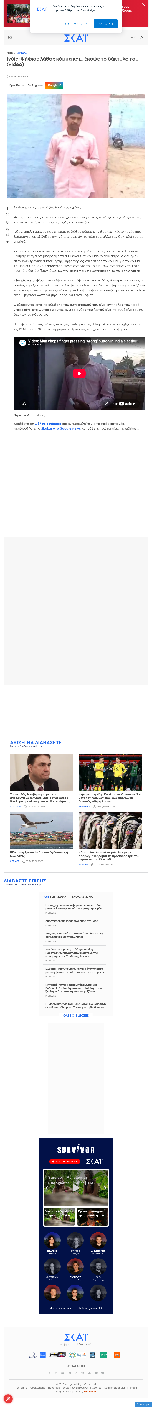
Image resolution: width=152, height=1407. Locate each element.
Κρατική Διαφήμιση (115, 1388)
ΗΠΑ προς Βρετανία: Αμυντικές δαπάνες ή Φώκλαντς (39, 854)
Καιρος (133, 37)
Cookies (96, 1388)
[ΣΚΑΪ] (76, 37)
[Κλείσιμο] (143, 5)
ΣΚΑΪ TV (32, 1354)
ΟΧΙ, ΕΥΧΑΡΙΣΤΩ (76, 24)
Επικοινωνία (85, 1344)
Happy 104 (117, 1354)
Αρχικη (10, 53)
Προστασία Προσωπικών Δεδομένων (68, 1388)
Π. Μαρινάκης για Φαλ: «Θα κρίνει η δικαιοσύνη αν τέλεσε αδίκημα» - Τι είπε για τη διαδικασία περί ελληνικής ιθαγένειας (75, 1007)
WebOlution (90, 1391)
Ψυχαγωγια (21, 53)
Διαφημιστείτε (68, 1344)
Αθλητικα (84, 807)
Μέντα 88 (104, 1354)
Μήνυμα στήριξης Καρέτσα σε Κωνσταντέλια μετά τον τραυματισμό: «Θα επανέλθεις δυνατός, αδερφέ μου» (110, 798)
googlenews (102, 1372)
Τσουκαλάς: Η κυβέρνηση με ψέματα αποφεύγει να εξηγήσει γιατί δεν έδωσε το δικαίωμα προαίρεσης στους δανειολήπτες (40, 798)
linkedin (62, 1372)
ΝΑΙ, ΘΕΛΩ (105, 24)
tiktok (76, 1372)
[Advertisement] (76, 713)
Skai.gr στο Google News (61, 428)
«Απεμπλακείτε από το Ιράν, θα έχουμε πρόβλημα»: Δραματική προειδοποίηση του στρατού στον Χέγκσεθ (109, 856)
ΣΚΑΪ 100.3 (42, 1354)
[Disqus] (76, 486)
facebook (7, 208)
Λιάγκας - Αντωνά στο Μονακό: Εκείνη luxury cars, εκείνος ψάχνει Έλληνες (74, 935)
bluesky (82, 1372)
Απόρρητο (143, 1404)
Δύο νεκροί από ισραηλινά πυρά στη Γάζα (71, 921)
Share (7, 241)
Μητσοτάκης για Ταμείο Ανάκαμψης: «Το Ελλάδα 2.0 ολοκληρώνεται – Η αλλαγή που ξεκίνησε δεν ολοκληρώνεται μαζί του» (73, 988)
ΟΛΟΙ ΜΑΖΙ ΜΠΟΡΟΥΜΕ (76, 1356)
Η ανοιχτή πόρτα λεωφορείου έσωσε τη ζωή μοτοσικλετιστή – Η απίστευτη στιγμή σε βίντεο (75, 907)
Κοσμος (14, 861)
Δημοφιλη (60, 897)
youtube (96, 1372)
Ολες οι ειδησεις (76, 1015)
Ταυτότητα (21, 1388)
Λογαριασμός (142, 37)
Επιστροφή (142, 1394)
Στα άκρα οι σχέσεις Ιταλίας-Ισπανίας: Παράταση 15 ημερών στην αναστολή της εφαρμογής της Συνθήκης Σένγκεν (71, 952)
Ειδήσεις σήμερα (48, 423)
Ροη (46, 897)
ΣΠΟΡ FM (57, 1354)
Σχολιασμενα (82, 897)
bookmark (7, 235)
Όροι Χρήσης (37, 1388)
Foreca (133, 1388)
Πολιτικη (15, 807)
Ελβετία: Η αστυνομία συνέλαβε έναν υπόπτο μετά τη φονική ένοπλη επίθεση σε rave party (74, 970)
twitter (7, 214)
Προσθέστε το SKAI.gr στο (33, 85)
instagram (69, 1372)
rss (89, 1372)
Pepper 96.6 (92, 1354)
